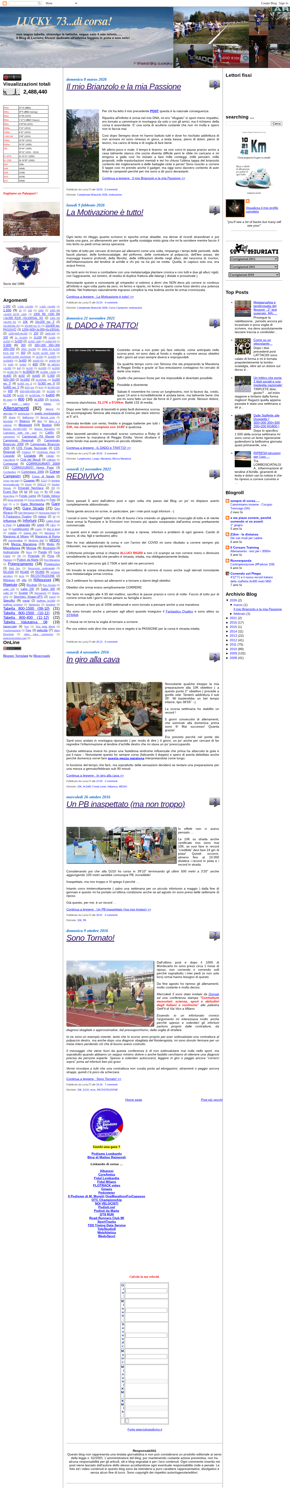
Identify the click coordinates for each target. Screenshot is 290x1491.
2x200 (51, 337)
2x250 (6, 341)
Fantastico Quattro (179, 611)
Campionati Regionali (18, 440)
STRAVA (72, 615)
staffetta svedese (13, 604)
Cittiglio (50, 456)
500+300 (8, 379)
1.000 (6, 306)
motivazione (11, 552)
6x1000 (51, 391)
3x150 (39, 357)
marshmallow (15, 540)
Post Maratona (52, 560)
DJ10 (44, 480)
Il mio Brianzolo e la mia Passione (123, 86)
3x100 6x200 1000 (44, 353)
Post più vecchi (211, 1099)
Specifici (9, 600)
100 (30, 310)
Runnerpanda (240, 560)
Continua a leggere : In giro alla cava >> (95, 775)
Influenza (9, 521)
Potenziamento (20, 564)
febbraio (239, 613)
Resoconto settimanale (41, 568)
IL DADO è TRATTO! (102, 325)
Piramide (33, 556)
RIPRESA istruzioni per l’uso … (267, 454)
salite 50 (8, 593)
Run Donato (49, 585)
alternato (8, 413)
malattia (12, 533)
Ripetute (10, 585)
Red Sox (14, 568)
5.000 (51, 376)
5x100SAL (41, 379)
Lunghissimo (20, 529)
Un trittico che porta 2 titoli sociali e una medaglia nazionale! (268, 381)
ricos (21, 576)
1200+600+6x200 (17, 333)
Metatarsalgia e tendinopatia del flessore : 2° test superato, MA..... (265, 307)
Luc (5, 529)
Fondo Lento (27, 496)
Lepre (40, 525)
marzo (238, 605)
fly (46, 492)
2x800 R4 (50, 341)
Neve (29, 552)
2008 (233, 658)
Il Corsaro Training (244, 547)
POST (154, 111)
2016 (233, 622)
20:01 (99, 915)
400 (35, 364)
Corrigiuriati (10, 463)
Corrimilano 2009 (32, 472)
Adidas (47, 403)
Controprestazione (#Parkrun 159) (252, 564)
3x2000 (52, 357)
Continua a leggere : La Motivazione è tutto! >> (100, 296)
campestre (9, 436)
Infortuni (29, 520)
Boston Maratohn (44, 429)
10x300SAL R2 (11, 325)
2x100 (38, 337)
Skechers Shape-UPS (28, 596)
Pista (50, 556)
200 (5, 337)
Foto (53, 499)
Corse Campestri (118, 307)
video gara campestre (38, 634)
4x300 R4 (12, 372)
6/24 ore (29, 387)
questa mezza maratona (126, 758)
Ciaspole (8, 455)
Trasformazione (12, 630)
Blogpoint (25, 425)
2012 (233, 640)
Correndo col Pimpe (245, 573)
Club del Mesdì (30, 459)
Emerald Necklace (31, 488)
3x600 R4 (54, 360)
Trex (28, 630)
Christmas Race (46, 452)
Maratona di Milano (16, 536)
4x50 (21, 376)
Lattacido (23, 525)
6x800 (50, 395)
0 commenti (111, 189)
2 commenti (111, 781)
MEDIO (54, 540)
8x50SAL (55, 399)
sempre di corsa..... (245, 501)
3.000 (7, 345)
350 (23, 353)
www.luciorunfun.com (15, 638)
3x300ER (8, 360)
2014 (233, 631)
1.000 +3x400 (47, 306)
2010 (233, 649)
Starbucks (34, 604)
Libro (53, 525)
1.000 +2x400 (25, 306)
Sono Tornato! (90, 937)
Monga (31, 548)
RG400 (24, 572)
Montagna (49, 548)
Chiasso (26, 452)
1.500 (7, 310)
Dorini (28, 484)
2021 (233, 618)
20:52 (99, 453)
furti (5, 504)
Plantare (7, 560)
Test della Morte (45, 626)
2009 (233, 653)
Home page (133, 1099)
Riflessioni (42, 580)
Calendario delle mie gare (20, 432)
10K (25, 322)
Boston (47, 425)
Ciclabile (30, 455)
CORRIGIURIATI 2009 (43, 463)
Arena (12, 417)
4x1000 (42, 368)
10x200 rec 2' (45, 322)
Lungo (38, 529)
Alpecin (49, 409)
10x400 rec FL (32, 325)
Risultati (32, 585)
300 (23, 345)
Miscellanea (11, 548)
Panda (42, 552)
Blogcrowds (42, 656)
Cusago (29, 480)
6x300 (20, 395)
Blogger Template (15, 656)
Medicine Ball (36, 540)
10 (20, 310)
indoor (42, 516)
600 (10, 391)
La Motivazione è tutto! (104, 212)
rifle (24, 580)
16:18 (99, 1084)
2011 (233, 644)
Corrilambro (9, 472)
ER (53, 488)
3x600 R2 (38, 360)
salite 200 (27, 589)
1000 (41, 310)
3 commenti (111, 915)
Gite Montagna (26, 512)
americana (23, 413)
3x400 (23, 360)
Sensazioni (40, 593)
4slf (19, 368)
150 (36, 333)
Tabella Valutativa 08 (25, 622)
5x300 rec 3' (24, 383)
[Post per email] (118, 189)
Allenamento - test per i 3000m (250, 551)
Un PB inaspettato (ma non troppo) (125, 804)
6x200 (7, 395)
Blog (39, 421)
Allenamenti (16, 408)
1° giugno (236, 525)
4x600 (36, 376)
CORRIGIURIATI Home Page (33, 467)
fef (25, 492)
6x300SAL (35, 395)
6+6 (41, 387)
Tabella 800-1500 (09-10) (26, 608)
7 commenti (111, 1084)
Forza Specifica (36, 500)
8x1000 (39, 399)
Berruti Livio (48, 417)
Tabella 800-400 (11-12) (26, 617)
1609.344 (50, 333)
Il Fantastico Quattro (17, 516)
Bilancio (24, 421)
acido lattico (20, 403)
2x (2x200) (21, 337)
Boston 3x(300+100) (15, 429)
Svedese (51, 604)
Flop (36, 492)
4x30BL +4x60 (48, 372)
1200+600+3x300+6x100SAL (41, 329)
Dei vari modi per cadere (246, 538)
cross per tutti (11, 480)
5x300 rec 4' (46, 383)
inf (54, 516)
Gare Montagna (32, 504)
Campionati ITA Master (38, 436)
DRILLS (41, 484)
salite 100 (8, 589)
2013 (233, 635)
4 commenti (111, 302)
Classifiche (9, 459)
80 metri (7, 399)
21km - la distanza (244, 534)
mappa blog (30, 533)
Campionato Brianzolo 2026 (92, 194)
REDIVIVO (85, 476)
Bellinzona (28, 417)
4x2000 (56, 368)
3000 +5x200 (28, 349)
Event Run (10, 492)
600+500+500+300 (30, 391)
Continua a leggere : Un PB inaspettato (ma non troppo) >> (108, 909)
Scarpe (23, 593)
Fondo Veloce (51, 496)
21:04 (99, 781)
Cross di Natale (43, 476)
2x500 (18, 341)
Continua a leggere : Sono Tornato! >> (93, 1079)
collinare (51, 459)
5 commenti (111, 641)
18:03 (99, 189)
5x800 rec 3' (11, 387)
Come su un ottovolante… (263, 341)
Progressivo (52, 564)
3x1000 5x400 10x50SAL (17, 357)
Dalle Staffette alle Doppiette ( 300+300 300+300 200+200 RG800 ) (267, 421)
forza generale (15, 500)
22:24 (99, 302)
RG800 (39, 572)
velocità (42, 630)
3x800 (22, 364)
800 (21, 399)
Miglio (50, 544)
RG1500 (8, 572)
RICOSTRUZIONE (43, 576)
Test (26, 626)
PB (19, 556)
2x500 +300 (34, 341)
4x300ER (29, 372)
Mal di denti (53, 529)
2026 (233, 600)
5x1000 (25, 379)
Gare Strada (33, 508)
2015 (233, 627)
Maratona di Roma (47, 536)
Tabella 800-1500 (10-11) (26, 613)
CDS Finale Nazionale (31, 448)
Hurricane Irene (47, 512)
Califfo (49, 432)
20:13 (99, 641)
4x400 (7, 376)
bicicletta (8, 421)
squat (26, 600)
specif (52, 596)
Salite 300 (48, 589)
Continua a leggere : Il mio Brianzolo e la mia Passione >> (143, 178)
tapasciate (10, 626)
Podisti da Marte (27, 560)
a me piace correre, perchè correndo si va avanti (250, 519)
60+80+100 (54, 387)
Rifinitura (9, 580)
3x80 (10, 364)
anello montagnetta (47, 413)
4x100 (29, 368)
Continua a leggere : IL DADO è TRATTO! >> (98, 448)
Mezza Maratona (23, 544)
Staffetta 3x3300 (45, 600)
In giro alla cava (93, 659)
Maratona (49, 533)
